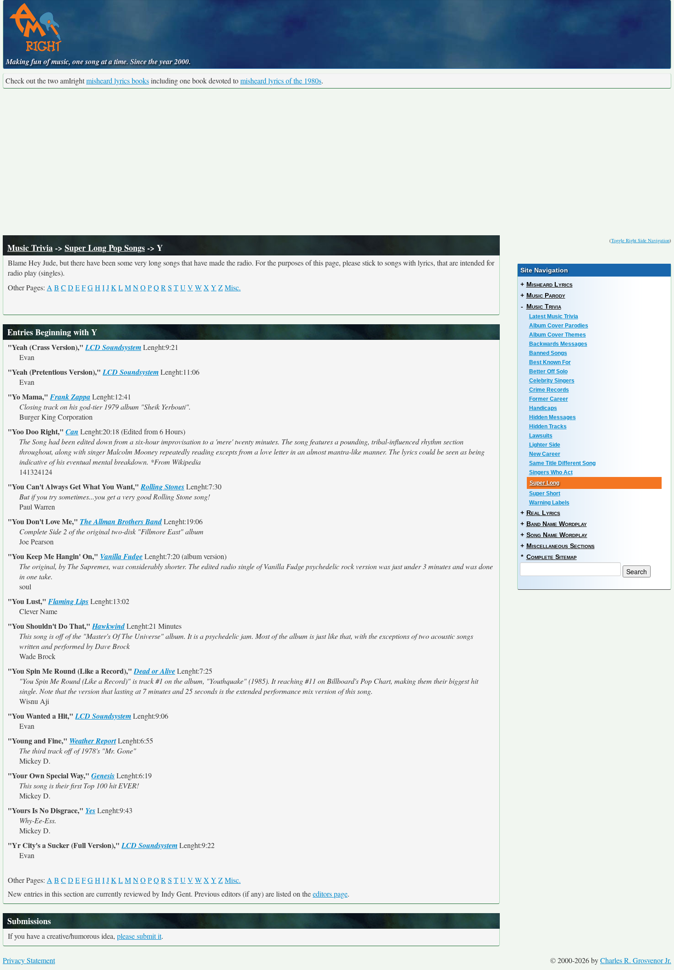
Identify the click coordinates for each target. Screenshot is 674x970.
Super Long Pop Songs (105, 248)
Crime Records (549, 390)
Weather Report (92, 741)
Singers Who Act (551, 472)
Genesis (103, 775)
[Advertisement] (337, 162)
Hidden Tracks (548, 426)
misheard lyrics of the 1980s (280, 80)
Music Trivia (30, 248)
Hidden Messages (552, 417)
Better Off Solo (548, 371)
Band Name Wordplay (556, 523)
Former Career (548, 399)
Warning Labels (549, 502)
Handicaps (543, 408)
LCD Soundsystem (113, 347)
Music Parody (545, 295)
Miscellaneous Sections (560, 545)
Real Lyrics (543, 512)
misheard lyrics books (117, 80)
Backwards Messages (558, 344)
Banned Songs (548, 353)
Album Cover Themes (557, 335)
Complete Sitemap (551, 556)
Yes (90, 810)
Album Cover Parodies (558, 325)
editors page (330, 893)
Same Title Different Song (562, 463)
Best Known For (550, 362)
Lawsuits (540, 435)
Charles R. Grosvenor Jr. (635, 960)
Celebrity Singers (552, 380)
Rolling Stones (162, 487)
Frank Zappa (70, 397)
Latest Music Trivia (553, 316)
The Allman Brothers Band (121, 521)
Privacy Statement (29, 960)
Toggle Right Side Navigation (640, 240)
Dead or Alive (154, 671)
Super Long (544, 483)
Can (72, 432)
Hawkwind (108, 626)
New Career (544, 454)
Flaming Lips (68, 601)
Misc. (233, 287)
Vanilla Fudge (121, 556)
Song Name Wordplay (556, 534)
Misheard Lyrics (549, 284)
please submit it (139, 936)
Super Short (544, 493)
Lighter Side (544, 445)
